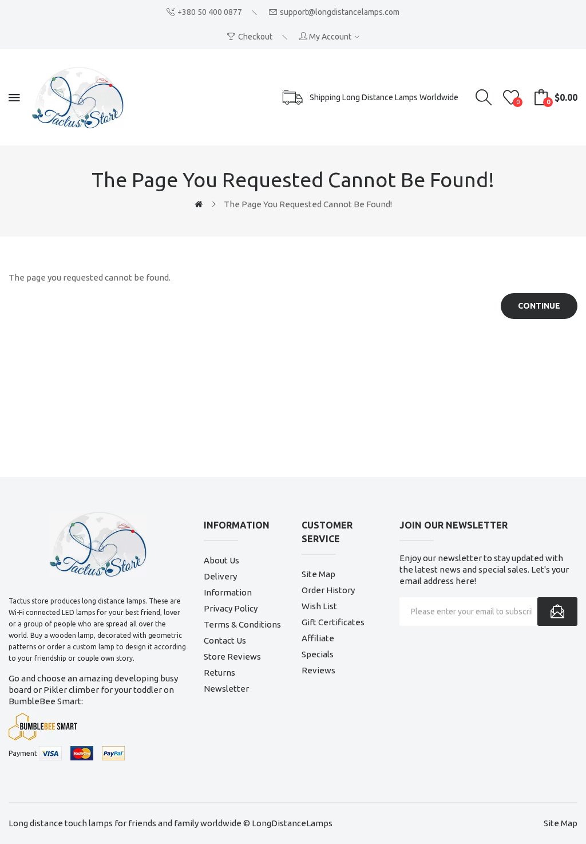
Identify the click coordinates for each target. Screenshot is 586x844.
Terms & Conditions (242, 624)
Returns (219, 672)
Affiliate (318, 638)
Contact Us (225, 640)
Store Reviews (232, 656)
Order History (328, 590)
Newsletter (226, 688)
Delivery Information (228, 584)
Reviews (318, 670)
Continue (539, 305)
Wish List (319, 606)
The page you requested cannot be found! (308, 204)
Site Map (318, 574)
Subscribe (557, 611)
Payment (23, 753)
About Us (221, 560)
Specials (318, 654)
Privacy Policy (231, 608)
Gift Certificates (333, 622)
